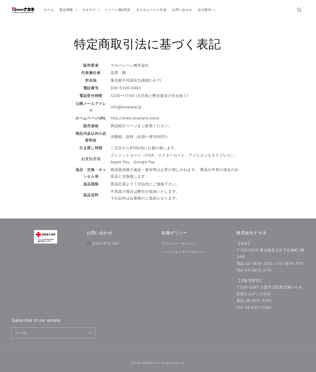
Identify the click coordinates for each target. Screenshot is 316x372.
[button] (299, 10)
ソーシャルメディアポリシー (183, 252)
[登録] (90, 333)
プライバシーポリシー (178, 243)
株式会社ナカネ (151, 362)
